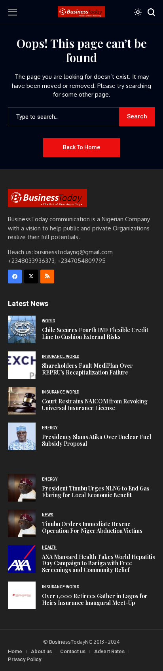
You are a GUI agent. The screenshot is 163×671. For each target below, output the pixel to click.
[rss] (47, 276)
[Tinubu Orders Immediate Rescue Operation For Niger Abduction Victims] (22, 523)
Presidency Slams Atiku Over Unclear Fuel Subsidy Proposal (96, 440)
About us (41, 651)
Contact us (72, 651)
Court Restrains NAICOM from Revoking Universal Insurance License (95, 404)
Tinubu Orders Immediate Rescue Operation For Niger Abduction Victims (92, 527)
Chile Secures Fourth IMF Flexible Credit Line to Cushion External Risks (95, 333)
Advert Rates (109, 651)
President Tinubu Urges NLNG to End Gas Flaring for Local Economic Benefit (96, 492)
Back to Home (81, 147)
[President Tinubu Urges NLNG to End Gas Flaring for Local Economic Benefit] (22, 488)
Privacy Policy (24, 659)
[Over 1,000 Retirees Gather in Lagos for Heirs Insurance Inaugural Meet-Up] (22, 595)
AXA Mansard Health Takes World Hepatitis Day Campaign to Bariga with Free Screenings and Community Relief (98, 563)
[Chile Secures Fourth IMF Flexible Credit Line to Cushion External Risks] (22, 329)
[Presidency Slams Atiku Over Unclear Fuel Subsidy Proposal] (22, 436)
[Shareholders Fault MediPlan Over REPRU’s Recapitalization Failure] (22, 365)
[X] (31, 276)
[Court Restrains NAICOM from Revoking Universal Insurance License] (22, 400)
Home (15, 651)
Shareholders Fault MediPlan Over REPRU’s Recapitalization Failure (87, 369)
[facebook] (15, 276)
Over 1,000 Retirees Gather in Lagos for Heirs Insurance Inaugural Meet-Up (95, 599)
